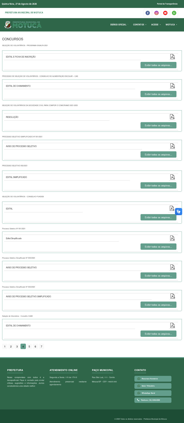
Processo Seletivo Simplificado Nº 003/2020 (18, 287)
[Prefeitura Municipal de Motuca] (23, 25)
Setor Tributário (148, 386)
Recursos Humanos (150, 378)
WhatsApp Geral (148, 393)
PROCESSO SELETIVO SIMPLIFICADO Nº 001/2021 (22, 136)
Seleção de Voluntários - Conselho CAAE (17, 316)
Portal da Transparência (167, 4)
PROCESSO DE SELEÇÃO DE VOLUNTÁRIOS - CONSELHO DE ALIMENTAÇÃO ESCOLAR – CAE (40, 76)
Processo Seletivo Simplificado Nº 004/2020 (18, 258)
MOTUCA (170, 24)
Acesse (154, 24)
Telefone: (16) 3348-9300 (150, 400)
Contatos (138, 24)
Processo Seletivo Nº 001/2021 (13, 228)
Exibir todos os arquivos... (158, 65)
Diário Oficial (118, 24)
